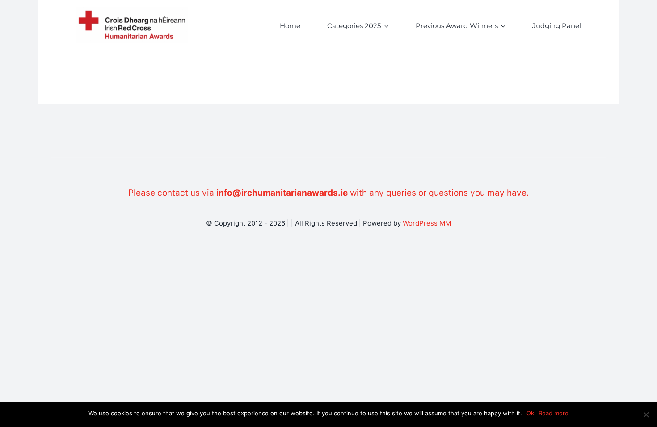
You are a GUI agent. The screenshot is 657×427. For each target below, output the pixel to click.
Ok (530, 413)
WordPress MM (427, 223)
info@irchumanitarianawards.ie (282, 193)
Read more (554, 413)
